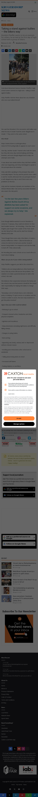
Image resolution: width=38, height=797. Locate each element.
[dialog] (19, 398)
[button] (19, 394)
